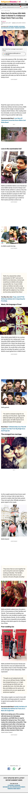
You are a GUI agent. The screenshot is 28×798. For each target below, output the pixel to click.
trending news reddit (14, 788)
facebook (17, 785)
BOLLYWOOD (16, 4)
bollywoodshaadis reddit (17, 787)
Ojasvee (4, 21)
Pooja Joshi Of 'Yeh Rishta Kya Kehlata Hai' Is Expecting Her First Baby (13, 299)
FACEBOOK (16, 26)
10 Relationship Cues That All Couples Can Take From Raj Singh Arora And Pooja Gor (13, 428)
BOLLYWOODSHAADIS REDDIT (7, 27)
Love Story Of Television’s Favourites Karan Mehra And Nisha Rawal (13, 120)
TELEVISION (23, 4)
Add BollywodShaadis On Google (11, 7)
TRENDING (8, 4)
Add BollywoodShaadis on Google (13, 54)
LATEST (3, 4)
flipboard (11, 785)
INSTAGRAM (22, 26)
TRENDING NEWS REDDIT (20, 27)
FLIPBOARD (10, 26)
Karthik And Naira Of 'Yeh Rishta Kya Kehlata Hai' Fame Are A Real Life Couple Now (14, 708)
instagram (6, 787)
